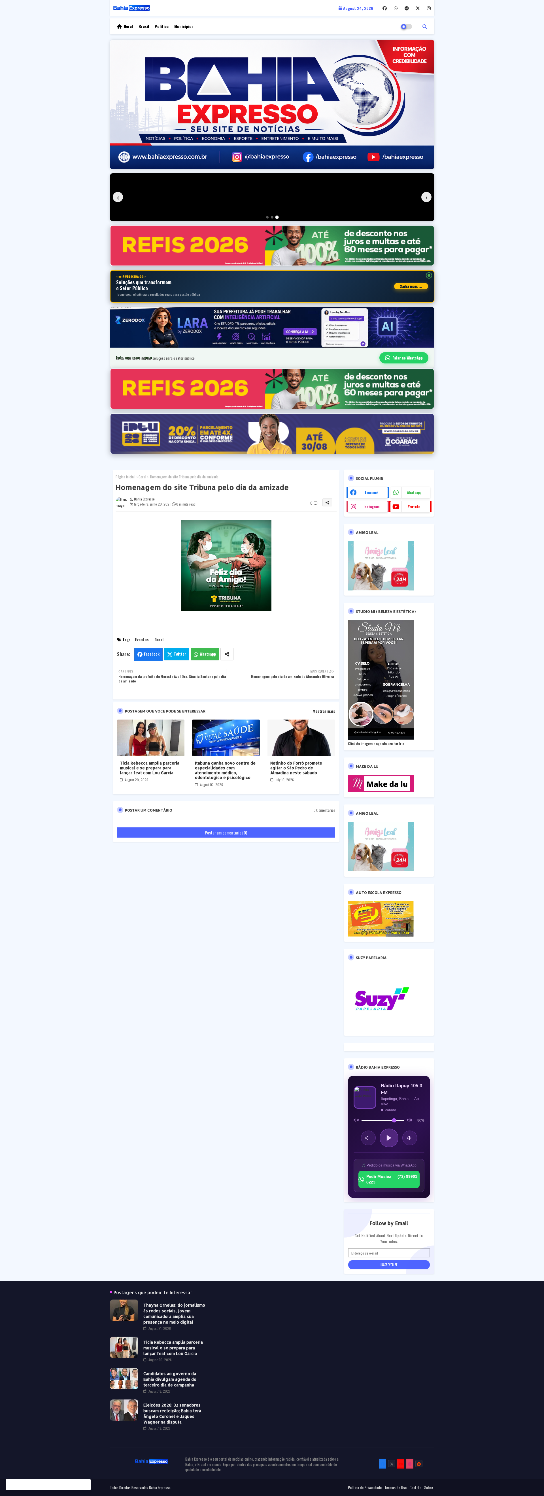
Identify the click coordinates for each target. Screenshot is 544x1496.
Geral (128, 26)
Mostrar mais (324, 711)
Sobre (428, 1487)
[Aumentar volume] (409, 1138)
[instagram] (428, 8)
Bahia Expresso (160, 1487)
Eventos (142, 639)
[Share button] (226, 654)
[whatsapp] (395, 8)
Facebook (152, 654)
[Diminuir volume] (368, 1138)
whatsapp (414, 492)
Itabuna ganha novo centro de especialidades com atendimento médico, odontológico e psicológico (225, 770)
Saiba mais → (411, 286)
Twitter (180, 654)
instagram (372, 506)
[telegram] (406, 8)
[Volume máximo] (409, 1120)
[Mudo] (356, 1120)
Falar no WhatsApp (407, 358)
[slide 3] (277, 217)
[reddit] (418, 1463)
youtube (414, 506)
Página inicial (125, 476)
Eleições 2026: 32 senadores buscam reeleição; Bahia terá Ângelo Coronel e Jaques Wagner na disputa (172, 1413)
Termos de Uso (395, 1487)
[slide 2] (272, 217)
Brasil (144, 26)
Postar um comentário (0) (226, 832)
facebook (372, 492)
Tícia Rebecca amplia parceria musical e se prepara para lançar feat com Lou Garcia (149, 768)
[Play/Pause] (389, 1138)
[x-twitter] (417, 8)
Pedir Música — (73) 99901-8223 (392, 1179)
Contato (415, 1487)
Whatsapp (208, 654)
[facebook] (384, 8)
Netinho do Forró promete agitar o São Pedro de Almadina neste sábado (296, 768)
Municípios (184, 26)
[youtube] (400, 1463)
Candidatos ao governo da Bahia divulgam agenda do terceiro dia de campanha (169, 1379)
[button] (424, 26)
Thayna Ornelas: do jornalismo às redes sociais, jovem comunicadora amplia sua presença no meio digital (174, 1313)
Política (162, 26)
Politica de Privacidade (365, 1487)
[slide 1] (267, 217)
